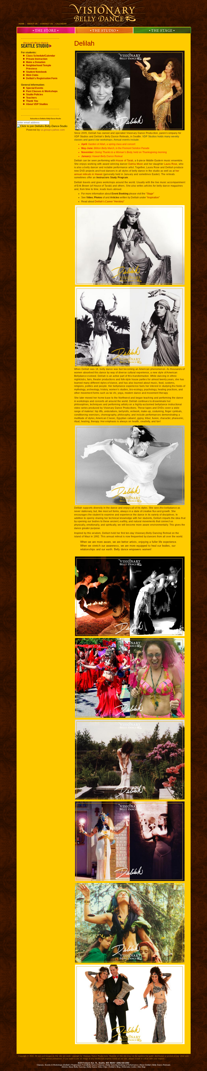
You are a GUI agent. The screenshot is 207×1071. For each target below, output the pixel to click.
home (22, 24)
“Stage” (150, 193)
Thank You (32, 101)
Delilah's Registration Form (41, 78)
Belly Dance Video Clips (97, 1067)
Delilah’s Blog (114, 1067)
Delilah (84, 43)
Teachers (31, 97)
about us (32, 24)
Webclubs (126, 1067)
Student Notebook (36, 71)
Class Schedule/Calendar (40, 55)
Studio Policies (34, 94)
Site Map (141, 1067)
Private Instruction (36, 59)
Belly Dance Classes (96, 1065)
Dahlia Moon (135, 164)
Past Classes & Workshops (42, 91)
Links (134, 1067)
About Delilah (145, 1065)
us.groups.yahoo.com (53, 129)
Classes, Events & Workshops (50, 1065)
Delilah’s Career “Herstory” (109, 201)
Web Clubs (32, 75)
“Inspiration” (153, 197)
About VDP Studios (37, 104)
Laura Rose (170, 164)
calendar (61, 24)
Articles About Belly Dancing (74, 1067)
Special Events (34, 88)
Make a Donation (35, 62)
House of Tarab (124, 160)
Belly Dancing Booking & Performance (122, 1065)
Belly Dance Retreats (161, 1065)
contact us (46, 24)
